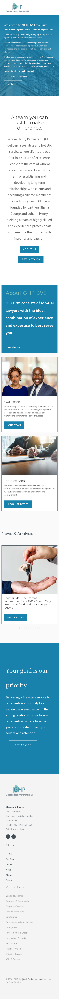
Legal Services (18, 504)
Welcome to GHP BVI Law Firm (25, 25)
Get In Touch (31, 259)
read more (14, 347)
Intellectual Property (16, 938)
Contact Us (13, 84)
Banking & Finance (14, 895)
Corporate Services (15, 906)
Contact (10, 880)
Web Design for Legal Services (37, 979)
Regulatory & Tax (14, 948)
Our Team (14, 425)
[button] (19, 628)
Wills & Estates (13, 959)
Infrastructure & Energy (17, 932)
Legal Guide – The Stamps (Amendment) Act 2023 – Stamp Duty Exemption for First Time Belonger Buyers (27, 603)
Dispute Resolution (15, 911)
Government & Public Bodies (19, 922)
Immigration (12, 927)
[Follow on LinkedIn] (13, 836)
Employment (12, 916)
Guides (9, 864)
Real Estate (11, 943)
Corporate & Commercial (17, 901)
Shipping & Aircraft (14, 954)
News (8, 869)
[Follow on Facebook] (8, 836)
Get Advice (22, 745)
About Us (29, 249)
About (9, 875)
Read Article (15, 617)
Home (9, 853)
